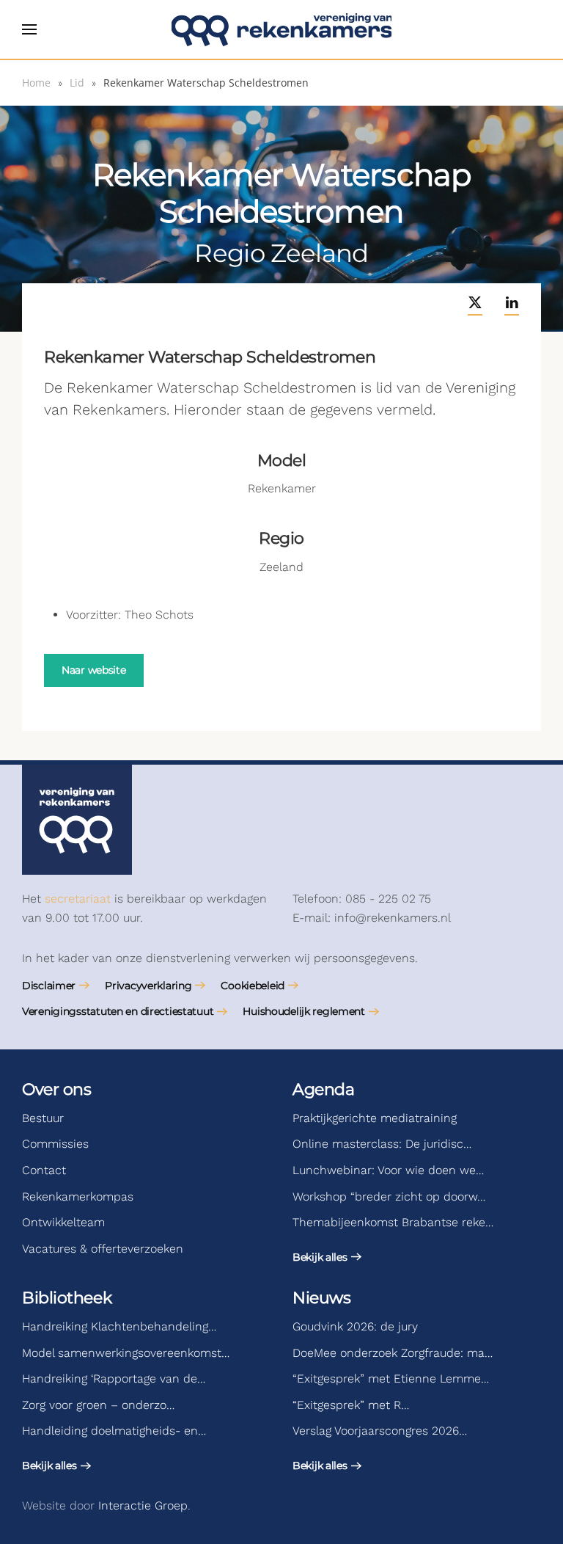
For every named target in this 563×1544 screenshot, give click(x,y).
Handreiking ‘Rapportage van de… (113, 1378)
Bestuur (43, 1118)
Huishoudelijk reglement (304, 1011)
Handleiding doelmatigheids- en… (114, 1431)
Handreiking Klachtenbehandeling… (119, 1326)
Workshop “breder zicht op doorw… (388, 1196)
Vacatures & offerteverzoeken (102, 1249)
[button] (29, 29)
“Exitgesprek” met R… (350, 1405)
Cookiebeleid (252, 985)
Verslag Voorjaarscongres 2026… (379, 1431)
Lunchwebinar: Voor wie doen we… (388, 1170)
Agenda (323, 1089)
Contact (44, 1170)
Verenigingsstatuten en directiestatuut (117, 1011)
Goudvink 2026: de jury (355, 1326)
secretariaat (78, 899)
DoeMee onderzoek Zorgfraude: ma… (392, 1353)
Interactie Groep (143, 1505)
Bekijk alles (319, 1257)
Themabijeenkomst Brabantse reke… (392, 1222)
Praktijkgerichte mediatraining (374, 1118)
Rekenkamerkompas (77, 1196)
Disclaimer (49, 985)
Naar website (94, 670)
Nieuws (321, 1298)
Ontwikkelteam (63, 1222)
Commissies (55, 1144)
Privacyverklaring (148, 985)
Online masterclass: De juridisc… (381, 1144)
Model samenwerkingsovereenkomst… (125, 1353)
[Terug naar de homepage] (281, 29)
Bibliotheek (66, 1298)
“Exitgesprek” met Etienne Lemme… (390, 1378)
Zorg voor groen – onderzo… (98, 1405)
